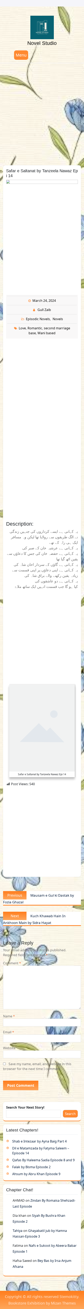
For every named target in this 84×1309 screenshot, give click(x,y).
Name (9, 1016)
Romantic (35, 328)
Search (70, 1113)
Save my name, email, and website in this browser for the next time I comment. (37, 1066)
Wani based (46, 333)
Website (9, 1048)
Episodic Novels (38, 319)
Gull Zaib (44, 310)
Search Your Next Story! (25, 1107)
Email (8, 1032)
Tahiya (17, 1230)
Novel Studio (42, 43)
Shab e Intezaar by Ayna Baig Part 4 (39, 1141)
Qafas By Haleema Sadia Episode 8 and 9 (43, 1160)
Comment (12, 963)
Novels (58, 319)
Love (22, 328)
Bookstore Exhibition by (42, 1303)
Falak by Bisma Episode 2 (31, 1167)
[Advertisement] (42, 113)
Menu (21, 55)
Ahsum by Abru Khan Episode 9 (36, 1174)
